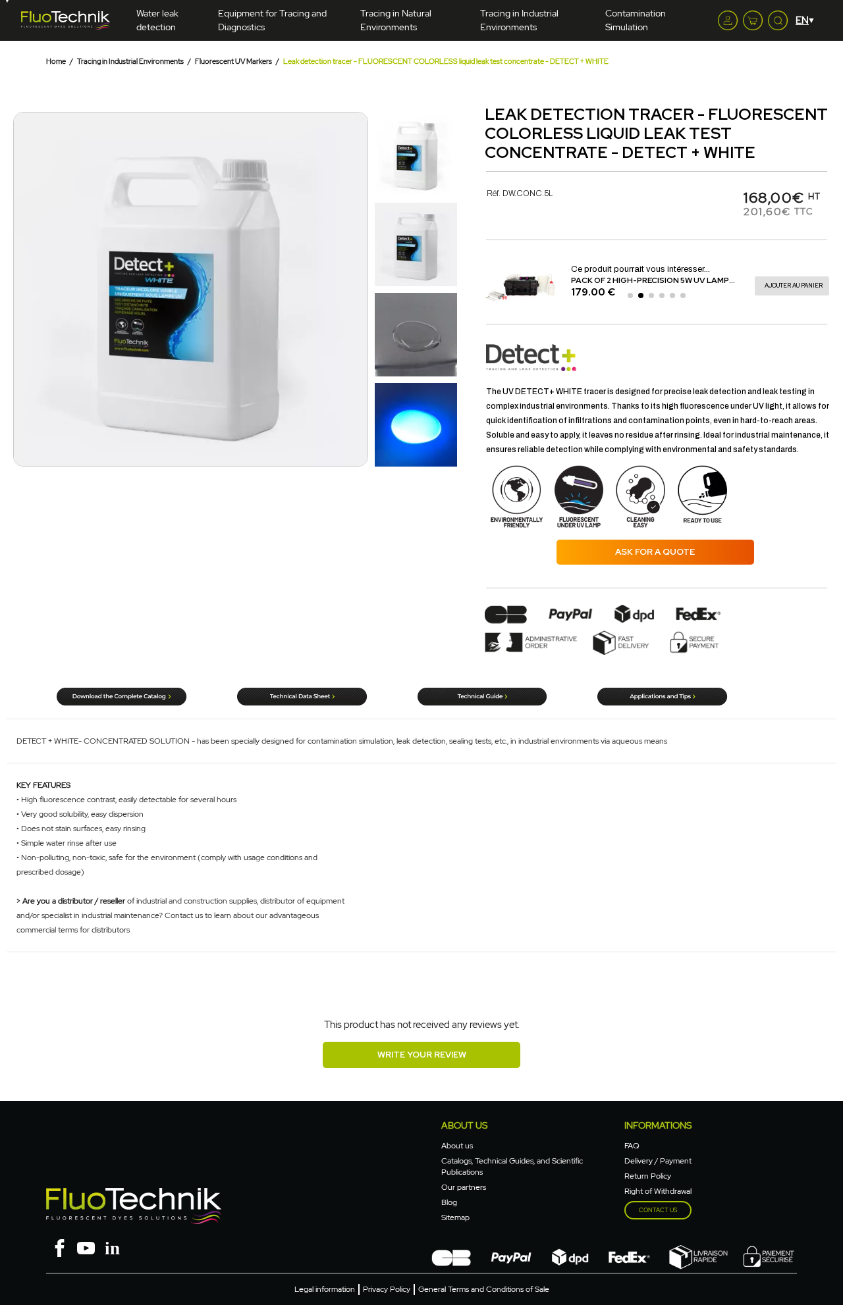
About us (457, 1145)
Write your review (421, 1054)
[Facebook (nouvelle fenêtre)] (59, 1246)
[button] (25, 289)
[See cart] (753, 20)
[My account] (728, 20)
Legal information (324, 1289)
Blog (449, 1202)
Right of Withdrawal (658, 1191)
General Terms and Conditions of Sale (483, 1289)
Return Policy (647, 1176)
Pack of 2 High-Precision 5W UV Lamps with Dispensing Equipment (506, 280)
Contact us (658, 1210)
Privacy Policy (386, 1289)
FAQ (631, 1145)
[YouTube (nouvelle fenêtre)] (85, 1246)
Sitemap (455, 1217)
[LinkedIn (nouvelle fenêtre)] (112, 1246)
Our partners (463, 1187)
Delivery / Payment (658, 1161)
